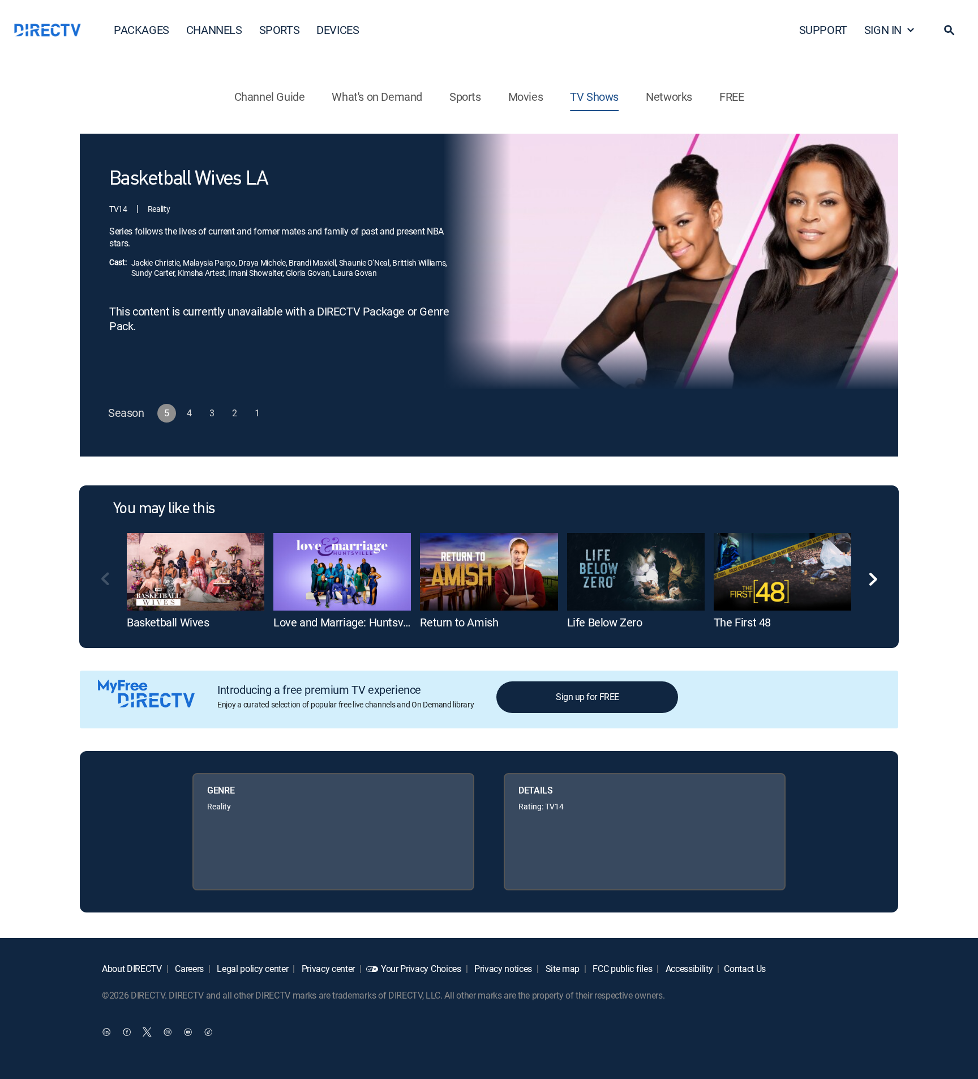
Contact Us (745, 968)
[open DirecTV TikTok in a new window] (208, 1031)
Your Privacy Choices (421, 968)
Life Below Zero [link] (604, 622)
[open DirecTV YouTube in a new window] (187, 1031)
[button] (949, 30)
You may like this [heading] (164, 509)
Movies (525, 96)
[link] (195, 571)
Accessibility (688, 968)
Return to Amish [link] (459, 622)
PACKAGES (141, 29)
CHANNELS (214, 29)
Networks (669, 96)
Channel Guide (269, 96)
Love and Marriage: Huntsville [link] (345, 622)
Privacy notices (502, 968)
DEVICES (337, 29)
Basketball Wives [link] (168, 622)
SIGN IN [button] (883, 29)
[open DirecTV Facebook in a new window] (126, 1031)
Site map (561, 968)
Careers (188, 968)
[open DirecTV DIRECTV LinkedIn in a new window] (106, 1031)
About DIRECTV (132, 968)
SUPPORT (823, 29)
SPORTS (279, 29)
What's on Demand (377, 96)
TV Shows (594, 96)
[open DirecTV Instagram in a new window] (167, 1031)
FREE (731, 96)
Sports (465, 96)
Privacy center (327, 968)
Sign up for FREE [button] (587, 696)
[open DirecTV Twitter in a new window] (147, 1031)
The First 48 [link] (742, 622)
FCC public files (622, 968)
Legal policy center (252, 968)
